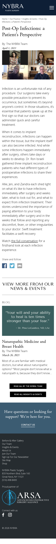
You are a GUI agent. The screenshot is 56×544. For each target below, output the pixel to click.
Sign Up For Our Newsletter (15, 456)
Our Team (7, 443)
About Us (6, 450)
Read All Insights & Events (28, 394)
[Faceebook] (4, 265)
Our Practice (15, 19)
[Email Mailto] (19, 265)
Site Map (6, 460)
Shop (4, 463)
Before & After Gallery (13, 440)
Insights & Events (30, 19)
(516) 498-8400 (9, 480)
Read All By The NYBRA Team (28, 386)
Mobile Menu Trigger (51, 8)
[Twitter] (12, 265)
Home (4, 19)
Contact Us (28, 424)
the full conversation (24, 241)
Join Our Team (9, 453)
